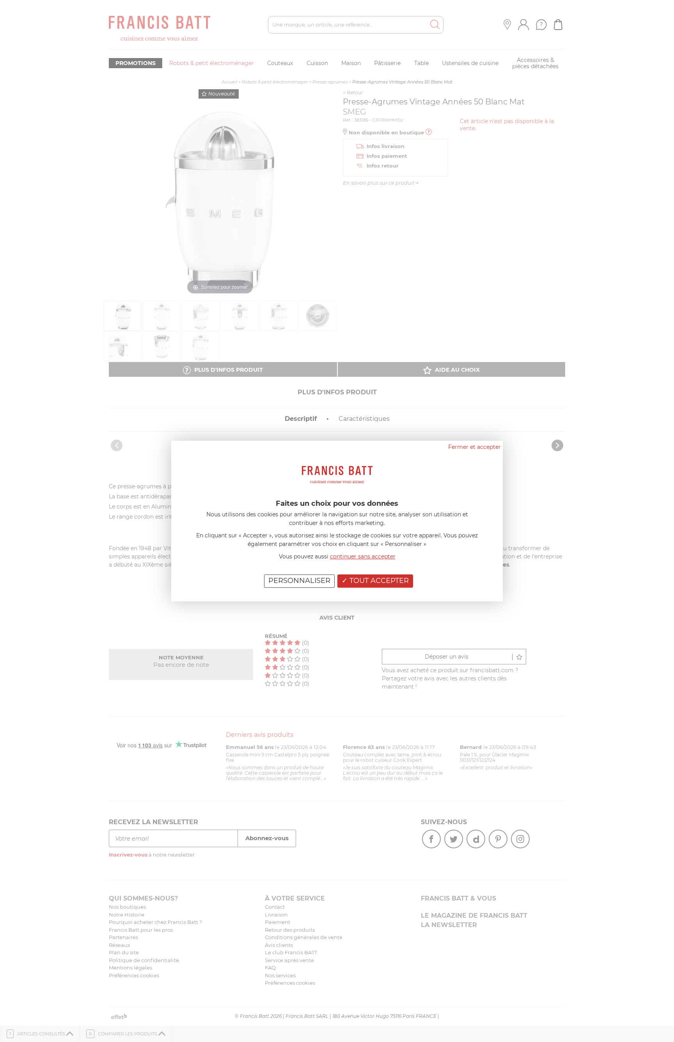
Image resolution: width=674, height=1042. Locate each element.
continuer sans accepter (363, 556)
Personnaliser (299, 580)
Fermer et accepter (474, 446)
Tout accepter (378, 580)
